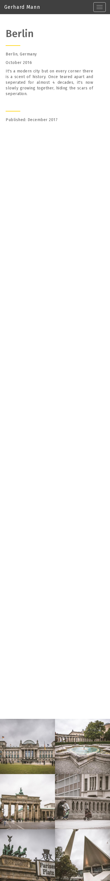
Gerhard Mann (22, 7)
